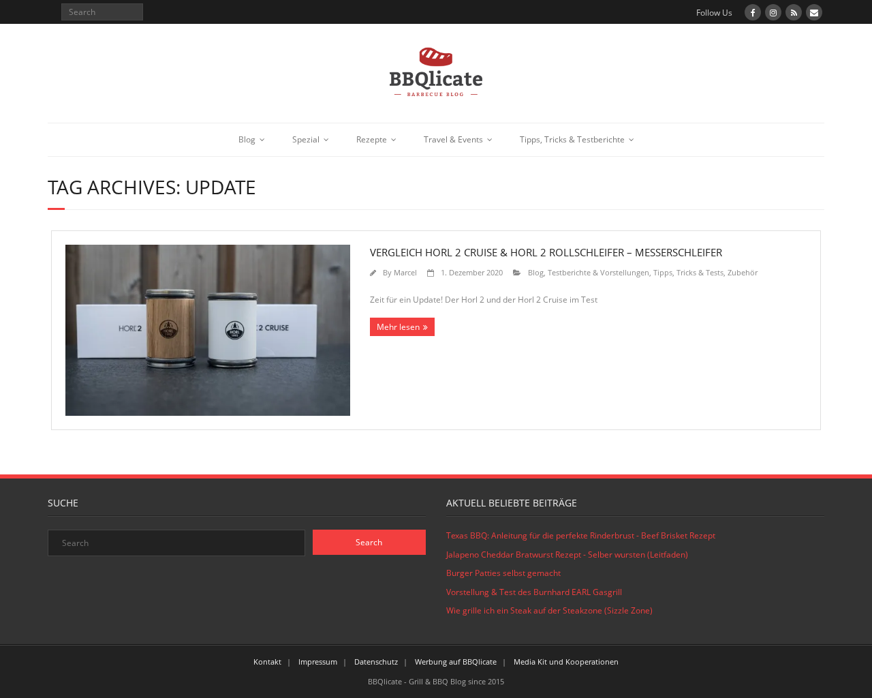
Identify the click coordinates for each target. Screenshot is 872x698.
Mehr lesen (398, 327)
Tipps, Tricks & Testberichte (572, 139)
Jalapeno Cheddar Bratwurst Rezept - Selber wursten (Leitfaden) (567, 554)
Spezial (306, 139)
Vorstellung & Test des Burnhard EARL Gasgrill (534, 592)
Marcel (405, 272)
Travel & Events (453, 139)
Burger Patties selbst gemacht (503, 573)
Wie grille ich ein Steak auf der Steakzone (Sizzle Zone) (549, 610)
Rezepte (371, 139)
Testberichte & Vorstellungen (598, 272)
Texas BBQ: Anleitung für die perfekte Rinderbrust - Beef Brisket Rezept (580, 535)
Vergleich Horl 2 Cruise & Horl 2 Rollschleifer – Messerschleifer (546, 252)
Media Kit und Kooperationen (566, 661)
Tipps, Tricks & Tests (688, 272)
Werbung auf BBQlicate (456, 661)
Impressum (317, 661)
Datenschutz (376, 661)
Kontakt (267, 661)
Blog (246, 139)
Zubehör (743, 272)
